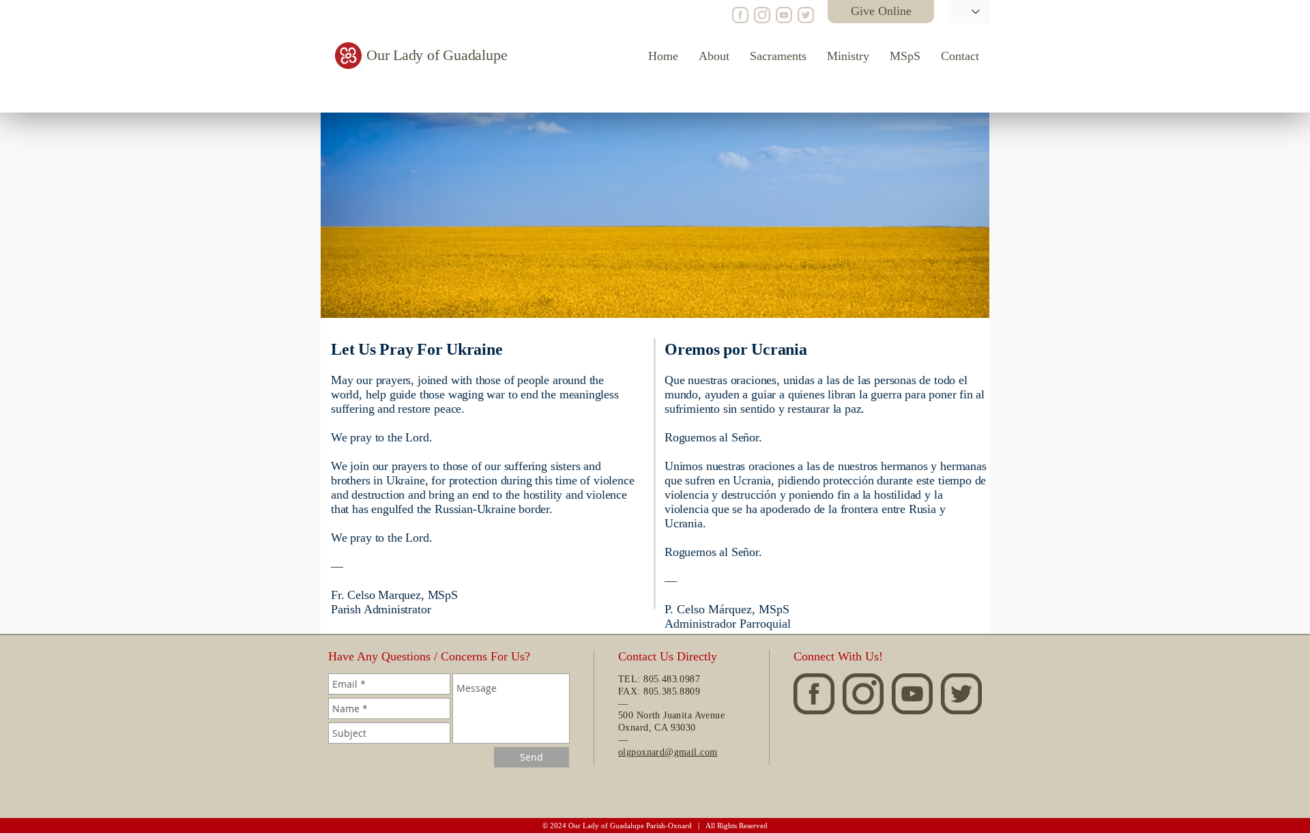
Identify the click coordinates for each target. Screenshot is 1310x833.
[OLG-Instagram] (762, 15)
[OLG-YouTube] (784, 15)
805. (652, 691)
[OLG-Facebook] (740, 15)
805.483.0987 (671, 679)
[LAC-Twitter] (806, 15)
